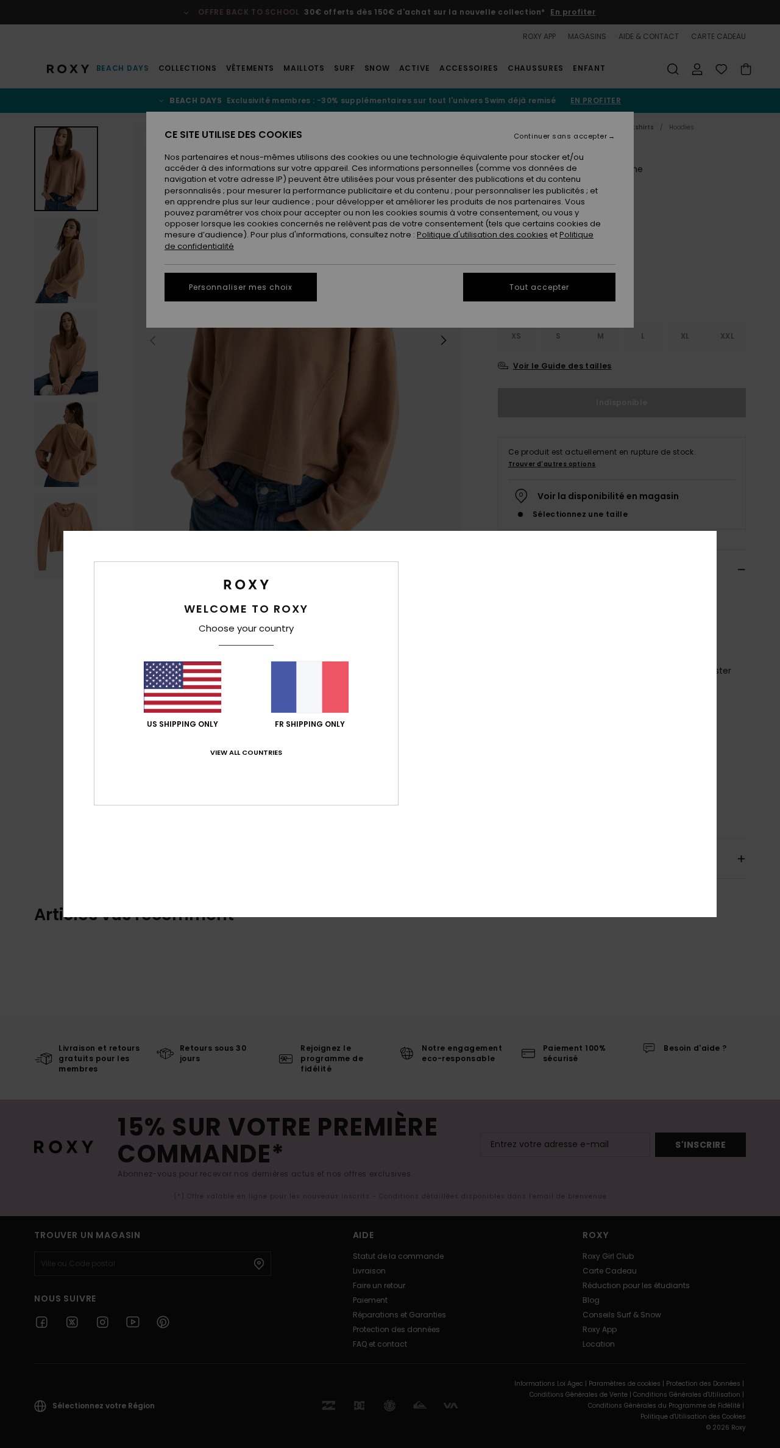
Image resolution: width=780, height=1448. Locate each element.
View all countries (246, 752)
